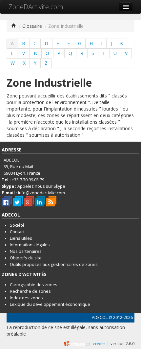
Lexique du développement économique (50, 304)
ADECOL (100, 317)
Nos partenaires (26, 251)
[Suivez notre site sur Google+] (29, 201)
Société (17, 225)
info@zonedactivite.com (41, 193)
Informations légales (30, 245)
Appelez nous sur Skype (41, 186)
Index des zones (26, 298)
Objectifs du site (26, 258)
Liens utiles (21, 238)
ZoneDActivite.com (36, 6)
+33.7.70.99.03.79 (28, 180)
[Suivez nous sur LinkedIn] (40, 201)
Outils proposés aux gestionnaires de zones (54, 264)
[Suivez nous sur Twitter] (18, 201)
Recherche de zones (30, 291)
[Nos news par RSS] (51, 201)
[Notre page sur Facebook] (7, 201)
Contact (17, 232)
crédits (99, 343)
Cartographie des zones (33, 285)
